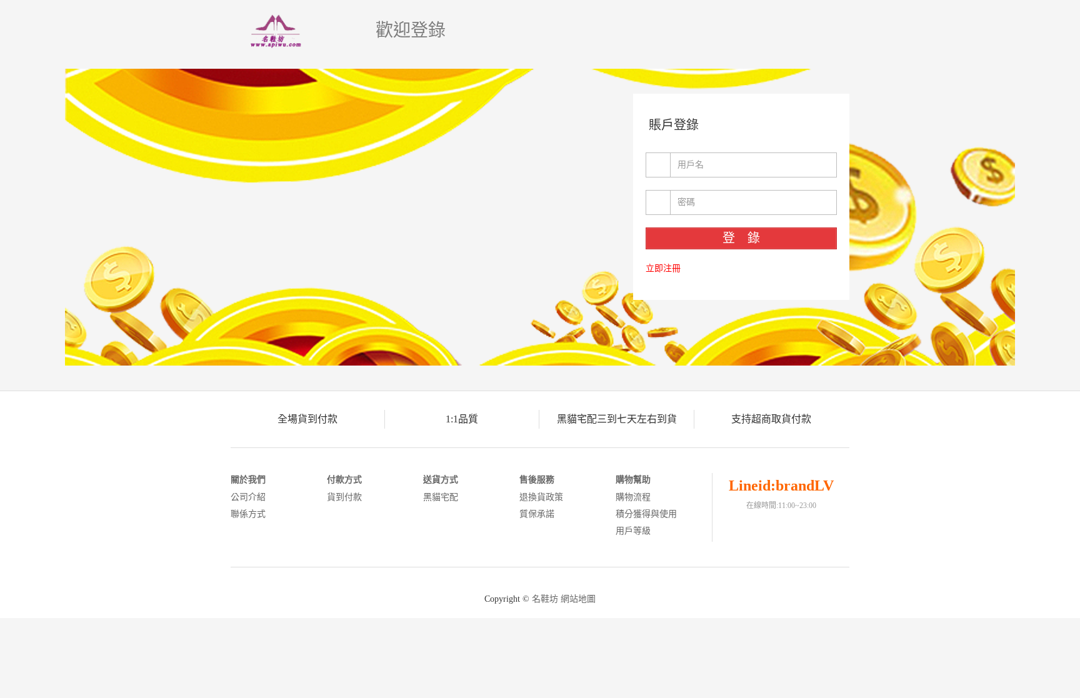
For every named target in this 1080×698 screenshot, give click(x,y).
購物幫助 (633, 479)
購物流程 (633, 497)
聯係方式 (248, 514)
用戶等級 (633, 531)
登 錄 (741, 238)
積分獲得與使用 (646, 514)
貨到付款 (344, 497)
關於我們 (248, 479)
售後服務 (536, 479)
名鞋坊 (545, 599)
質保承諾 (536, 514)
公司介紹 (248, 497)
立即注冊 (663, 268)
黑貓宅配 (440, 497)
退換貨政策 (541, 497)
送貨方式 (440, 479)
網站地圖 (578, 599)
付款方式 (344, 479)
